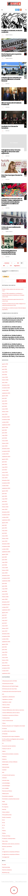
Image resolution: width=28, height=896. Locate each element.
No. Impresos (5, 806)
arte (3, 694)
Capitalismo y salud (6, 702)
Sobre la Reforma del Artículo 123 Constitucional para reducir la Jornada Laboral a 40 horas (13, 320)
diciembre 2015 (6, 665)
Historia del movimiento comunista (10, 753)
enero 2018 (4, 599)
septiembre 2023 (6, 456)
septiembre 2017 (6, 609)
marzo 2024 (5, 440)
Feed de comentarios (7, 869)
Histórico (4, 756)
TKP (3, 849)
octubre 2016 (5, 639)
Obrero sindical (9, 58)
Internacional (5, 764)
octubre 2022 (5, 485)
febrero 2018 (5, 596)
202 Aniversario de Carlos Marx (9, 688)
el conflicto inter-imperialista (9, 731)
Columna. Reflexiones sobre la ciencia (11, 712)
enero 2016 (4, 662)
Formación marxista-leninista (9, 746)
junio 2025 (4, 401)
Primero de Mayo (6, 835)
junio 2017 (4, 617)
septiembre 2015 (6, 673)
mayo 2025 (4, 403)
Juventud (4, 769)
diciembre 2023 (6, 448)
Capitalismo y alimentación (8, 696)
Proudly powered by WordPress (7, 881)
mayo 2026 (4, 372)
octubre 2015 (5, 670)
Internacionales (5, 767)
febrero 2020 (5, 570)
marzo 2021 (5, 535)
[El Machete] (14, 4)
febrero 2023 (5, 475)
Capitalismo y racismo (7, 699)
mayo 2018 (4, 588)
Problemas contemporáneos (8, 838)
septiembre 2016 (6, 641)
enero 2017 (4, 631)
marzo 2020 (5, 567)
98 (4, 265)
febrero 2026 (5, 379)
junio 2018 (4, 586)
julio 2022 (4, 493)
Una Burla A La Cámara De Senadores (9, 127)
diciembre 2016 (6, 633)
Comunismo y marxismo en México (10, 715)
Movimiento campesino (7, 796)
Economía (4, 728)
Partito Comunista (6, 817)
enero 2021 (4, 541)
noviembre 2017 (6, 604)
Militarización (5, 793)
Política (7, 83)
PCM (3, 820)
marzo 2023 (5, 472)
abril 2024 (4, 438)
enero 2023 (4, 477)
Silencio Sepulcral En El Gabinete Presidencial (11, 104)
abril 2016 (4, 654)
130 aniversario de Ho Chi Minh (9, 680)
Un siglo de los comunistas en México (10, 854)
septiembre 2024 (6, 424)
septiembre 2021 (6, 520)
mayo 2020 (4, 562)
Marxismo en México (7, 791)
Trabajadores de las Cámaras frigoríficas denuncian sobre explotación (10, 151)
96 (18, 263)
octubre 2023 (5, 453)
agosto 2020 (5, 554)
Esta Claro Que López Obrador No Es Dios (11, 176)
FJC (3, 743)
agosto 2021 (5, 522)
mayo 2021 (4, 530)
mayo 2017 (4, 620)
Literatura (4, 777)
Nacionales (4, 804)
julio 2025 (4, 398)
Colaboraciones (6, 707)
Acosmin (25, 881)
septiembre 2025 (6, 393)
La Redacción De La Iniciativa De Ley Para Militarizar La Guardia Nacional (11, 79)
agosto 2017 (5, 612)
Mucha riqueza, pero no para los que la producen (11, 55)
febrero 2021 (5, 538)
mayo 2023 (4, 467)
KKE (3, 772)
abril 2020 (4, 565)
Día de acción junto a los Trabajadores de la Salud (13, 725)
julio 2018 (4, 583)
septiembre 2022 (6, 488)
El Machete (4, 733)
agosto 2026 (5, 364)
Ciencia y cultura (6, 704)
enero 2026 (4, 382)
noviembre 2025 (6, 387)
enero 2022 (4, 509)
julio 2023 (4, 461)
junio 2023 (4, 464)
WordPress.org (5, 872)
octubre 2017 (5, 607)
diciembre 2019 (6, 575)
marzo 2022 (5, 504)
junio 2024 (4, 432)
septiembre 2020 (6, 551)
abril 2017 (4, 623)
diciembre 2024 (6, 416)
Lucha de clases (5, 780)
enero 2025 (4, 414)
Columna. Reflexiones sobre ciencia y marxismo (13, 710)
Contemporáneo (6, 717)
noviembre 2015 (6, 668)
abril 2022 (4, 501)
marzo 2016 (5, 657)
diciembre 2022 (6, 480)
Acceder (4, 864)
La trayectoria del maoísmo (8, 775)
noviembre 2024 (6, 419)
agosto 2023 (5, 459)
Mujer (3, 801)
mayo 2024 (4, 435)
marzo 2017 (5, 625)
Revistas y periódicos (7, 846)
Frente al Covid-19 (6, 748)
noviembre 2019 (6, 578)
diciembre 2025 (6, 385)
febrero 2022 (5, 506)
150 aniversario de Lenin (7, 683)
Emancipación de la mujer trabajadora (11, 736)
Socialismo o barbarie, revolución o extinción (11, 31)
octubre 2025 (5, 390)
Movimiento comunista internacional (10, 798)
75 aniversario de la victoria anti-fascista (11, 691)
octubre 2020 (5, 549)
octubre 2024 (5, 422)
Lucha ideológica (6, 783)
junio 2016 (4, 649)
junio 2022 (4, 496)
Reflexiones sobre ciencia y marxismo (11, 843)
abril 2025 (4, 406)
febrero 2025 (5, 411)
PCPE (3, 822)
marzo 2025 (5, 409)
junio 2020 (4, 559)
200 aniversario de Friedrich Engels (10, 686)
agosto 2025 (5, 395)
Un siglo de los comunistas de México (11, 851)
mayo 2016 (4, 652)
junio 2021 (4, 528)
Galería (4, 751)
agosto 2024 (5, 427)
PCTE (3, 825)
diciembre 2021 (6, 512)
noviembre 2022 (6, 483)
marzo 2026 (5, 377)
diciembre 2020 (6, 543)
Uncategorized (5, 857)
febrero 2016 (5, 660)
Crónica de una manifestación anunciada (11, 228)
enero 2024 (4, 446)
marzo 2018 (5, 594)
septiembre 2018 (6, 580)
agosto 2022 (5, 490)
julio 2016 (4, 647)
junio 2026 (4, 369)
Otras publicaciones (6, 814)
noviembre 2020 (6, 546)
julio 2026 (4, 366)
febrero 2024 (5, 443)
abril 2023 (4, 469)
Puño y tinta (5, 841)
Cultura (4, 723)
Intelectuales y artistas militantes (9, 761)
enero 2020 (4, 572)
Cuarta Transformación (7, 720)
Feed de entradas (6, 867)
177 (11, 265)
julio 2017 (4, 615)
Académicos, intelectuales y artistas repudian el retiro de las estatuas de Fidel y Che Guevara (13, 328)
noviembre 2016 (6, 636)
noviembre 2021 (6, 514)
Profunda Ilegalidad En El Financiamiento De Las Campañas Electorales (9, 252)
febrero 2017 (5, 628)
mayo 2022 (4, 498)
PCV (3, 828)
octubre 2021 (5, 517)
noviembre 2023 (6, 451)
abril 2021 (4, 533)
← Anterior (6, 263)
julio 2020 (4, 557)
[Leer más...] (2, 35)
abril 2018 (4, 591)
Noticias (4, 809)
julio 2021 (4, 525)
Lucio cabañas (5, 788)
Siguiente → (17, 265)
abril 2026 (4, 374)
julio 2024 (4, 430)
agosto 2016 (5, 644)
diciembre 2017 (6, 602)
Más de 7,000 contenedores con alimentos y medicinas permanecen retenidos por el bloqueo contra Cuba (13, 295)
